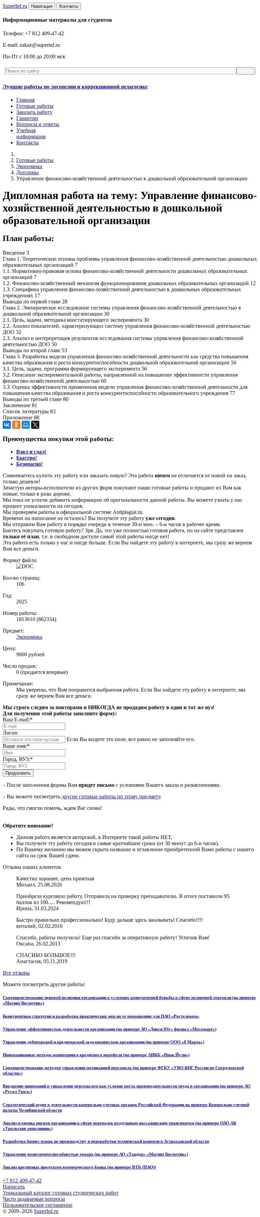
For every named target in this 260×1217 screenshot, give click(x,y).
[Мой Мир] (26, 425)
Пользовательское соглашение (37, 1205)
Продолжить (18, 773)
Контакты (27, 142)
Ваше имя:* (16, 746)
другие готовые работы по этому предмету (111, 796)
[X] (35, 425)
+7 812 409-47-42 (22, 1180)
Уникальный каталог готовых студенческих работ (60, 1193)
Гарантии (27, 118)
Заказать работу (34, 112)
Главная (25, 100)
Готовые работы (34, 106)
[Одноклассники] (16, 425)
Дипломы (27, 172)
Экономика (29, 166)
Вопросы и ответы (37, 124)
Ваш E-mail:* (17, 719)
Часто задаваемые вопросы (34, 1199)
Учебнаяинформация (30, 133)
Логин (10, 733)
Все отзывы (16, 973)
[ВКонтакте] (7, 425)
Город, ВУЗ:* (18, 759)
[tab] (31, 452)
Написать (14, 1187)
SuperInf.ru (46, 1211)
